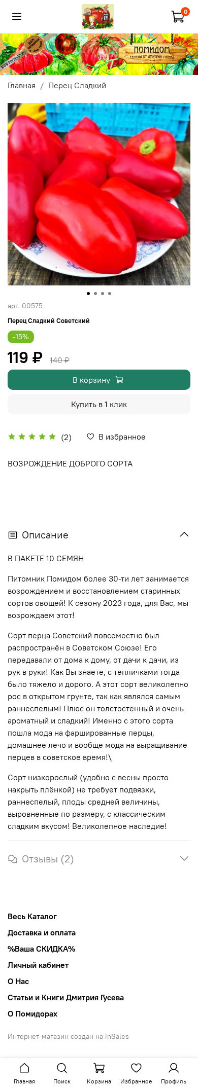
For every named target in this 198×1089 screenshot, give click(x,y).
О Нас (18, 981)
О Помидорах (32, 1013)
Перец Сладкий (77, 85)
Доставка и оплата (42, 932)
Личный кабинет (38, 965)
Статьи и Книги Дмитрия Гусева (66, 997)
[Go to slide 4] (109, 293)
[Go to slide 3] (102, 293)
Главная (22, 85)
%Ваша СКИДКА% (41, 948)
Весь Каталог (32, 916)
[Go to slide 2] (95, 293)
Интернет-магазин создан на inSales (68, 1036)
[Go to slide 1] (88, 293)
